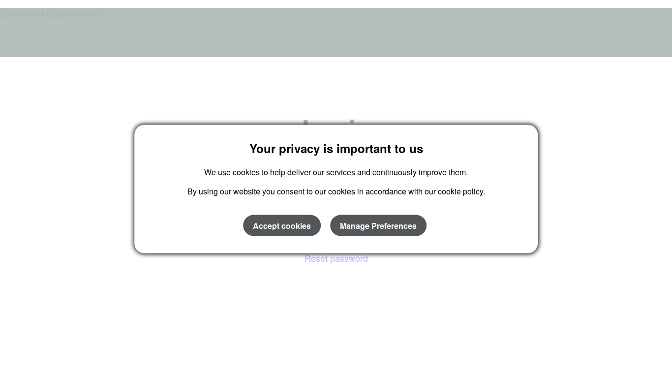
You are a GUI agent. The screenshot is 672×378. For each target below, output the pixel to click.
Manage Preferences (378, 225)
